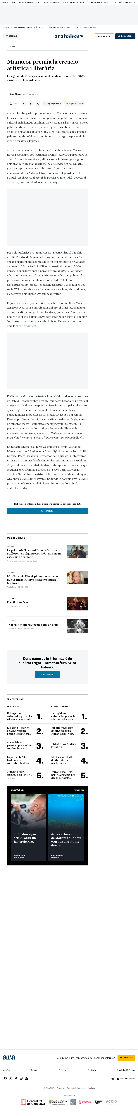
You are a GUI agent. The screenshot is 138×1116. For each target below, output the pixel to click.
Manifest (7, 1070)
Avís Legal (71, 1088)
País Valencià (32, 27)
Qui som (34, 1070)
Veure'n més (79, 790)
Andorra (41, 27)
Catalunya (12, 27)
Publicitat (63, 1070)
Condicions (82, 1088)
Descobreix (17, 790)
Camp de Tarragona (74, 27)
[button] (134, 2)
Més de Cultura (16, 537)
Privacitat (60, 1088)
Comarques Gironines (56, 27)
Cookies (91, 1088)
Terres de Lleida (89, 27)
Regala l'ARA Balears (126, 1070)
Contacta (92, 1070)
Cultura (11, 46)
